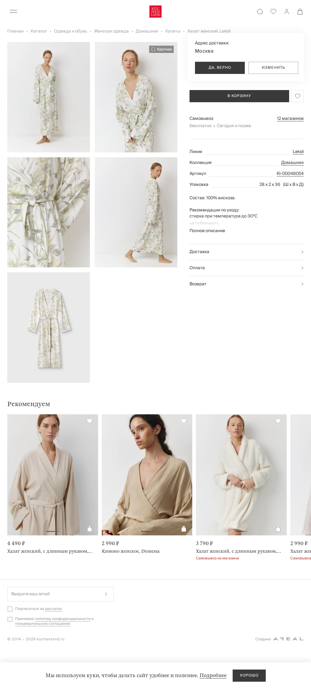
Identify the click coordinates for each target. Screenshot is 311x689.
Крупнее (164, 49)
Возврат (198, 284)
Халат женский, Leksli (209, 31)
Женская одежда (111, 31)
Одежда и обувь (70, 31)
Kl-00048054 (290, 174)
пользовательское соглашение (42, 624)
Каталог (39, 31)
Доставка (199, 252)
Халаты (172, 31)
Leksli (298, 152)
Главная (15, 31)
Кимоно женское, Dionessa (130, 551)
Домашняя (147, 31)
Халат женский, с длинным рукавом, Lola (239, 551)
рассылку (53, 609)
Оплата (197, 268)
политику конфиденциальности (63, 619)
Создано (263, 639)
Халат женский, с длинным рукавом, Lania (50, 551)
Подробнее (213, 675)
